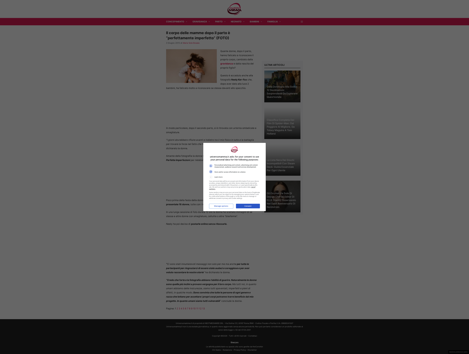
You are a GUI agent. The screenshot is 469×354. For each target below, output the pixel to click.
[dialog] (234, 177)
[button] (234, 177)
